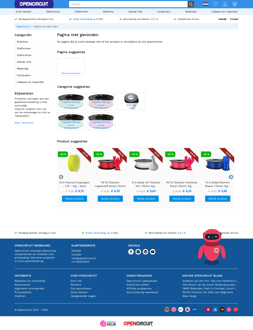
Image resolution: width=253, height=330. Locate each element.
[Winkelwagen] (232, 4)
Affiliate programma (138, 288)
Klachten (20, 296)
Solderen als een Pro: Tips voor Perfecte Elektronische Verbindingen (210, 280)
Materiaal (190, 11)
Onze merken (23, 11)
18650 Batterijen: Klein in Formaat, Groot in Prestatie (210, 288)
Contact (234, 19)
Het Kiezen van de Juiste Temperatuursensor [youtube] (210, 284)
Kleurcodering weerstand (142, 292)
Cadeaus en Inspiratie (224, 11)
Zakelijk (222, 19)
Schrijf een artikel (137, 284)
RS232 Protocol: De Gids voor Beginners (207, 292)
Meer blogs (189, 296)
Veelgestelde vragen (83, 296)
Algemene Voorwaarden (29, 288)
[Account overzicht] (222, 4)
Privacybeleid (23, 292)
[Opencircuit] (34, 4)
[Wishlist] (213, 4)
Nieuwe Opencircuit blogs (202, 275)
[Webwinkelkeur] (108, 324)
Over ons (76, 280)
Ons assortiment (81, 288)
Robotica (108, 11)
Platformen (81, 11)
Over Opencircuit (84, 275)
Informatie (23, 275)
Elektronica (53, 11)
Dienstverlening (139, 275)
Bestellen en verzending (30, 280)
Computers (163, 11)
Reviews (76, 284)
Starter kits (135, 11)
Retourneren (22, 284)
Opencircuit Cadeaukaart (141, 280)
